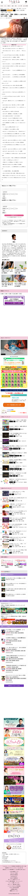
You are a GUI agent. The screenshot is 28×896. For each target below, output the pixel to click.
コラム (13, 494)
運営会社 (4, 869)
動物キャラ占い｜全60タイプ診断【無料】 (18, 420)
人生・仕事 (11, 421)
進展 (18, 10)
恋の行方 (17, 660)
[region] (14, 348)
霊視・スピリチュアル (13, 658)
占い (14, 10)
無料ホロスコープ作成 (13, 439)
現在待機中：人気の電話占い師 (15, 393)
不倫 (16, 668)
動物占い (17, 421)
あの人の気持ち (9, 10)
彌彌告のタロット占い (14, 890)
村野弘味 (25, 482)
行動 (10, 660)
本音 (9, 12)
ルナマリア (8, 632)
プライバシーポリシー (13, 867)
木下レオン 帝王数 (14, 873)
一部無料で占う (14, 215)
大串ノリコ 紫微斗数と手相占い (14, 884)
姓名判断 (13, 668)
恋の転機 (13, 660)
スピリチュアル (12, 515)
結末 (24, 650)
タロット (11, 430)
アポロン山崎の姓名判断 (14, 887)
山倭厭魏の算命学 (14, 889)
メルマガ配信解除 (10, 869)
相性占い (11, 448)
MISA (7, 658)
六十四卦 (19, 546)
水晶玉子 (7, 678)
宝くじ (17, 527)
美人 (19, 500)
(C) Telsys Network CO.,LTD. (14, 893)
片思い (16, 632)
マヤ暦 (21, 436)
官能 (15, 678)
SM (23, 540)
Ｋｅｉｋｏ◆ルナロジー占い (14, 882)
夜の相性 (18, 678)
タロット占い (3, 354)
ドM (17, 540)
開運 (22, 546)
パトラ (15, 470)
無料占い (21, 421)
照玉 (2, 12)
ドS (15, 540)
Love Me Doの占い (14, 876)
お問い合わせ (22, 869)
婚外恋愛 (19, 668)
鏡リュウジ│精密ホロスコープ (14, 879)
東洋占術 (11, 678)
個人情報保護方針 (11, 223)
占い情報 (16, 500)
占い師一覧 (21, 867)
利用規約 (20, 223)
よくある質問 (16, 869)
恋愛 (6, 12)
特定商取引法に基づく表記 (21, 866)
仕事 (10, 483)
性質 (13, 546)
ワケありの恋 (8, 642)
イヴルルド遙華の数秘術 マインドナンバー (14, 881)
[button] (14, 347)
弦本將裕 (24, 421)
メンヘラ (19, 494)
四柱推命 (21, 462)
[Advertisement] (14, 321)
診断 (10, 494)
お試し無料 (22, 10)
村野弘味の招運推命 (14, 874)
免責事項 (7, 867)
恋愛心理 (20, 540)
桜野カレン (8, 650)
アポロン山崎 (8, 668)
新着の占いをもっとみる (14, 685)
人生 (16, 482)
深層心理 (16, 494)
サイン (26, 527)
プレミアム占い (3, 10)
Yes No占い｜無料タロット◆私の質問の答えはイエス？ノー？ (14, 351)
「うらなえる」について (6, 866)
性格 (21, 500)
